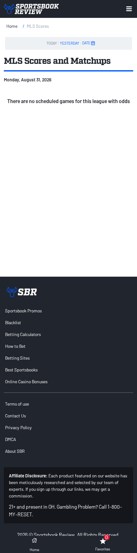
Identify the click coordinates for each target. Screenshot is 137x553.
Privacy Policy (18, 427)
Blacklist (13, 322)
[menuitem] (68, 311)
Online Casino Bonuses (26, 381)
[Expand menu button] (129, 9)
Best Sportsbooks (21, 369)
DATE (86, 43)
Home (12, 26)
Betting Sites (17, 358)
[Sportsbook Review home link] (22, 292)
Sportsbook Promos (23, 310)
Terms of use (17, 404)
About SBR (15, 451)
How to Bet (15, 346)
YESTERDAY (69, 43)
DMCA (10, 439)
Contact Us (15, 415)
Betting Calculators (23, 334)
